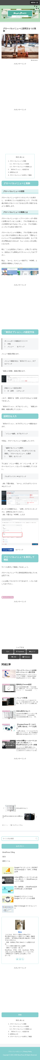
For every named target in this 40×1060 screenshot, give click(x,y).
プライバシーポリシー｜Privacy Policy (20, 1051)
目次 (17, 157)
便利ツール (6, 861)
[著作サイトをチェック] (17, 959)
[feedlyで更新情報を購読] (20, 959)
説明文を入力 (14, 172)
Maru (20, 932)
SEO (4, 857)
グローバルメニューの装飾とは (22, 166)
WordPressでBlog (8, 597)
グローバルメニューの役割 (21, 164)
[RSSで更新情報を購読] (23, 959)
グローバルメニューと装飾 (18, 161)
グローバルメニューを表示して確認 (21, 175)
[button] (36, 838)
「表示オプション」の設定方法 (19, 169)
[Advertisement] (20, 85)
